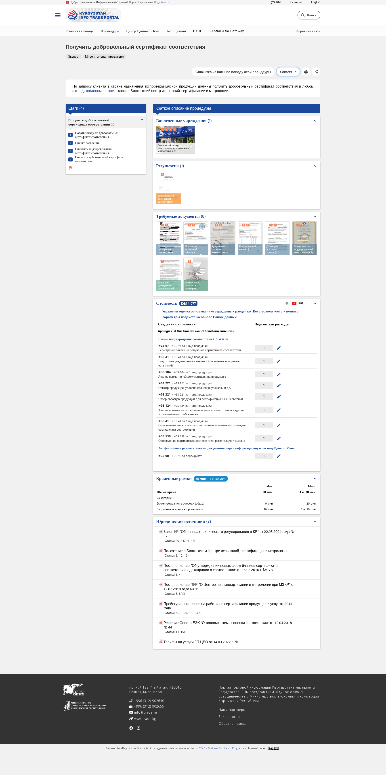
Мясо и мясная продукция (104, 56)
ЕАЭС (198, 31)
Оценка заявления (87, 143)
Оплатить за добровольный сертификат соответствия (93, 151)
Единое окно (229, 716)
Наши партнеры (232, 710)
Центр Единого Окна (142, 31)
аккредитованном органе (93, 90)
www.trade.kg (144, 718)
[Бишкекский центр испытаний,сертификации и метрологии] (175, 140)
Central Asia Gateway (227, 31)
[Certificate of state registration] (304, 238)
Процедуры (110, 31)
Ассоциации (176, 31)
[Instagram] (138, 728)
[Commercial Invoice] (250, 238)
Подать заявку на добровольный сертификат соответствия (96, 135)
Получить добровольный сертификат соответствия (100, 159)
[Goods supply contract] (277, 238)
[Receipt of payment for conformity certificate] (195, 274)
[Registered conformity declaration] (168, 238)
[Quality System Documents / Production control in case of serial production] (222, 238)
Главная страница (80, 31)
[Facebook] (131, 728)
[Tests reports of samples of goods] (195, 238)
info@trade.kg (145, 712)
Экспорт (74, 56)
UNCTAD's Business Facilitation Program (218, 748)
